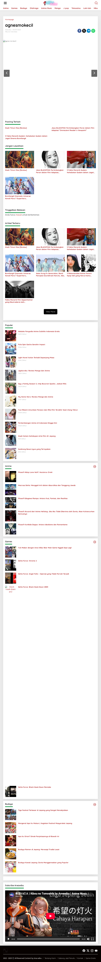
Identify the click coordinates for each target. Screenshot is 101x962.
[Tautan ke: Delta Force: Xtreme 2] (10, 565)
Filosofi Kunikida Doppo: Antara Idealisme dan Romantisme (42, 524)
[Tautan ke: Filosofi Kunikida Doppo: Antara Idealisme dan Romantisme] (10, 528)
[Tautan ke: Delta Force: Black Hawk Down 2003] (10, 684)
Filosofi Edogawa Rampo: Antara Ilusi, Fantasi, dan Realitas (42, 498)
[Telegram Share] (89, 31)
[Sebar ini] (79, 31)
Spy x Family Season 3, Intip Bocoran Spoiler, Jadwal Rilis (42, 384)
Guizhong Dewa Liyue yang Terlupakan (34, 449)
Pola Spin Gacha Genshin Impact (31, 344)
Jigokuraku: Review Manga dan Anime (34, 371)
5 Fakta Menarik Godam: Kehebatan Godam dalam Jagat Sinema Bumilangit (26, 137)
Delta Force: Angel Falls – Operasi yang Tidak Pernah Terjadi (43, 574)
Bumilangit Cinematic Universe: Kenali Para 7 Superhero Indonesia (18, 197)
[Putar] (8, 939)
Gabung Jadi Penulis (66, 958)
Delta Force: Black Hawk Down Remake (34, 787)
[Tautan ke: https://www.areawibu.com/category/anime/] (94, 466)
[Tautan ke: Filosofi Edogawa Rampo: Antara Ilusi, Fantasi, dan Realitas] (10, 502)
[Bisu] (88, 939)
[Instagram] (92, 950)
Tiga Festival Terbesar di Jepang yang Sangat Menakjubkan (43, 810)
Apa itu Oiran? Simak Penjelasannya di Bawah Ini (38, 836)
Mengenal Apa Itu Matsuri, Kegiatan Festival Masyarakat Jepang (45, 823)
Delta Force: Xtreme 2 (27, 561)
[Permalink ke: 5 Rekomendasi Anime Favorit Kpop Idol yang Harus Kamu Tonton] (81, 263)
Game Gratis (91, 958)
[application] (50, 916)
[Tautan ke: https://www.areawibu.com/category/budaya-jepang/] (94, 804)
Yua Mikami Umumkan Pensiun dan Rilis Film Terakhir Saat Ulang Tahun (48, 410)
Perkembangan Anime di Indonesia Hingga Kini (37, 423)
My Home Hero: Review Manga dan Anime (35, 397)
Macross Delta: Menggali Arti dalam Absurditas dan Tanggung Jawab (46, 485)
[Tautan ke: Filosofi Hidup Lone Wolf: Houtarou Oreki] (10, 476)
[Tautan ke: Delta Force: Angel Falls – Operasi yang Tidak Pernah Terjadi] (10, 578)
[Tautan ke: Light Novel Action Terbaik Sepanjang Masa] (10, 361)
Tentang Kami (50, 958)
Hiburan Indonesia (11, 32)
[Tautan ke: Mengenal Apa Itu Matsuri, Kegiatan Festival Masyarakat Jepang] (10, 827)
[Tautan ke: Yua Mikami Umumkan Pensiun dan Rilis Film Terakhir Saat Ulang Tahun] (10, 414)
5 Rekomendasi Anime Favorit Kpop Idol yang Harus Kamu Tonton (79, 274)
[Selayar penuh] (92, 939)
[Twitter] (88, 950)
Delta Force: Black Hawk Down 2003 (33, 587)
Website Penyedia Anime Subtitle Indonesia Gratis (39, 331)
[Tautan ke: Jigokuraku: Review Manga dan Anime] (10, 374)
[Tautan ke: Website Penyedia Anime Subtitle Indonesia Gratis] (10, 335)
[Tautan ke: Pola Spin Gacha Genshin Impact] (10, 348)
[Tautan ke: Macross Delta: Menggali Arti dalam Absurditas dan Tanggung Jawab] (10, 489)
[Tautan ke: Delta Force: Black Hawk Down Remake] (10, 791)
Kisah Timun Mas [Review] (16, 128)
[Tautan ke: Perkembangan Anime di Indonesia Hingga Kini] (10, 427)
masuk (19, 215)
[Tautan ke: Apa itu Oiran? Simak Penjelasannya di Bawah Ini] (10, 840)
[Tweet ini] (84, 31)
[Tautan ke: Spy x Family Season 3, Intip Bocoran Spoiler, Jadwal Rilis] (10, 387)
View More (50, 311)
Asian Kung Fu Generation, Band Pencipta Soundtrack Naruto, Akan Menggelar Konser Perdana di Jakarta (50, 274)
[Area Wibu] (51, 3)
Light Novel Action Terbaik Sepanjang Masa (36, 357)
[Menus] (5, 3)
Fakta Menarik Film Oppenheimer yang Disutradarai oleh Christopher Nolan (19, 301)
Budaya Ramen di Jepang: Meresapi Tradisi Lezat (38, 849)
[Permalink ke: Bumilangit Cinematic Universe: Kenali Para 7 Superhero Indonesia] (19, 185)
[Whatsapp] (93, 31)
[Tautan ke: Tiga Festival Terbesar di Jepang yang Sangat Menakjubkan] (10, 814)
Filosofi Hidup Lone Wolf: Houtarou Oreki (35, 472)
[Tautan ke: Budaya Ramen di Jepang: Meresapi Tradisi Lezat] (10, 853)
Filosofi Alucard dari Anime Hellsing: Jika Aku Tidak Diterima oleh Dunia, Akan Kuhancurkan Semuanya (56, 512)
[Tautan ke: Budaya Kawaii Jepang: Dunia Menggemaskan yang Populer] (10, 866)
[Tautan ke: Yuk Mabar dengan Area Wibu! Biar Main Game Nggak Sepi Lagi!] (10, 551)
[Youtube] (96, 950)
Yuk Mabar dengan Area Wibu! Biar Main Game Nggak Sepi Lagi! (45, 548)
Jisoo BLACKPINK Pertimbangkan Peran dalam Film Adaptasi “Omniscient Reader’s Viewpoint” (73, 129)
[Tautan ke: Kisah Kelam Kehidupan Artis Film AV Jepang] (10, 440)
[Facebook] (84, 950)
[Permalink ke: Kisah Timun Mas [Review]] (19, 159)
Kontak (80, 958)
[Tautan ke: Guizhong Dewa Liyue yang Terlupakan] (10, 453)
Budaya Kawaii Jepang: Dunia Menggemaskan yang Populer (43, 862)
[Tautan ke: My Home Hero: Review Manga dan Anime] (10, 401)
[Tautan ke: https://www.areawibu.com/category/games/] (94, 542)
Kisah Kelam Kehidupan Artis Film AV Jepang (36, 436)
